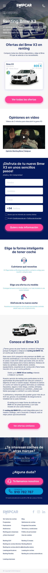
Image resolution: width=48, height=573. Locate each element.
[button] (24, 7)
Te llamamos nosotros (26, 481)
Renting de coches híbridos (11, 544)
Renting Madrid (27, 544)
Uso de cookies (27, 535)
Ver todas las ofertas (24, 99)
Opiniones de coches (28, 522)
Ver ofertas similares (24, 426)
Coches (9, 13)
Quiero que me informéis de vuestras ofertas (22, 214)
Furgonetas (6, 522)
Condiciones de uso (19, 218)
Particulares (7, 525)
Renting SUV (7, 540)
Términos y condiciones (29, 528)
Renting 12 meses (27, 540)
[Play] (24, 137)
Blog (23, 519)
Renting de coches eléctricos (11, 547)
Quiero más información (24, 227)
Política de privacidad (34, 218)
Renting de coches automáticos (30, 553)
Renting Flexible (8, 553)
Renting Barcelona (28, 547)
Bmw (15, 13)
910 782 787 (43, 5)
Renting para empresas (10, 532)
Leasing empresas (9, 559)
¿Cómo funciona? (8, 535)
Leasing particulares (9, 550)
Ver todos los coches (10, 519)
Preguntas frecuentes (29, 525)
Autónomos (6, 528)
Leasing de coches (28, 550)
